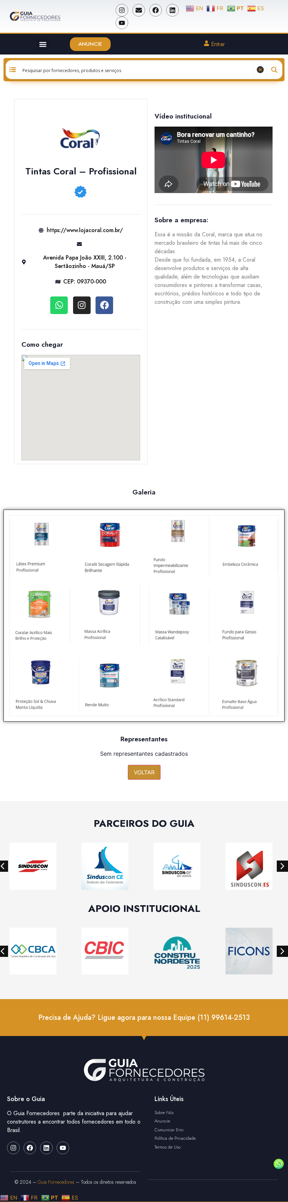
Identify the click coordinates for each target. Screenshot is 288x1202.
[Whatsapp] (59, 305)
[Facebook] (155, 10)
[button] (43, 44)
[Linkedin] (172, 10)
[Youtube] (122, 23)
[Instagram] (122, 10)
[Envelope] (138, 10)
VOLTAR (144, 772)
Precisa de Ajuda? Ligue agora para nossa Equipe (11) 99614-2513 (144, 1017)
